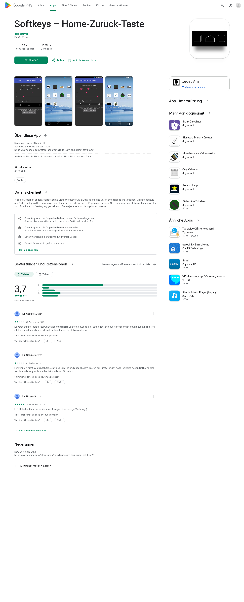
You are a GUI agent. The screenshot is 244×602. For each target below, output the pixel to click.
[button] (28, 101)
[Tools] (20, 180)
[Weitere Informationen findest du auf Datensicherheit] (46, 192)
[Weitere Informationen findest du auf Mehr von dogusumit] (209, 113)
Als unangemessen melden (32, 465)
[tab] (41, 5)
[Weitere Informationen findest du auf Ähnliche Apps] (198, 220)
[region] (80, 47)
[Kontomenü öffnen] (238, 5)
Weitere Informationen (194, 86)
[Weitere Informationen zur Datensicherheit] (28, 250)
